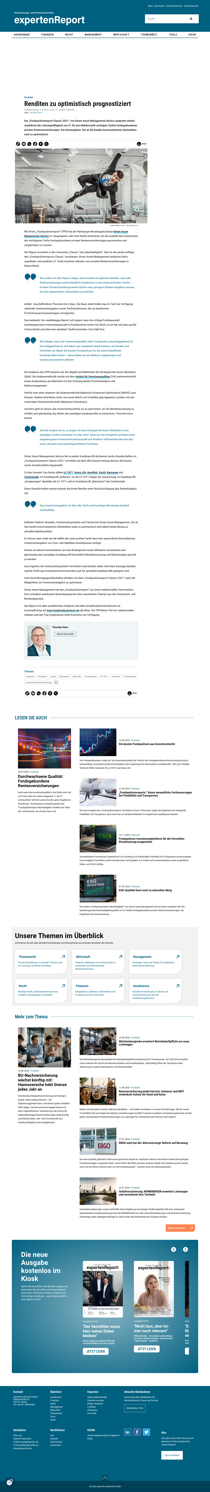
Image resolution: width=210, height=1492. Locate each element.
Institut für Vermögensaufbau (92, 376)
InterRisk (92, 472)
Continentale (31, 476)
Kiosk (90, 1438)
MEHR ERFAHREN (65, 634)
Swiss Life (80, 472)
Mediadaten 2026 (135, 1408)
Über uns (17, 1435)
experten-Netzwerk (22, 1438)
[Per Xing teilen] (40, 144)
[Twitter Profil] (146, 1432)
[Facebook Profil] (137, 1432)
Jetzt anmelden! (172, 1455)
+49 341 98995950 (26, 1404)
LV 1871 (68, 472)
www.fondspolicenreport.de (63, 610)
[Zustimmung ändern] (10, 1482)
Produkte (28, 97)
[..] (56, 682)
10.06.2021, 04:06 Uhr (48, 110)
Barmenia (112, 472)
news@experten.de (22, 1448)
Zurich (102, 472)
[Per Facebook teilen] (35, 144)
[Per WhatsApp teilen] (29, 144)
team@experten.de (29, 1442)
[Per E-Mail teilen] (18, 144)
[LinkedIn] (127, 1432)
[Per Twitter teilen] (46, 144)
